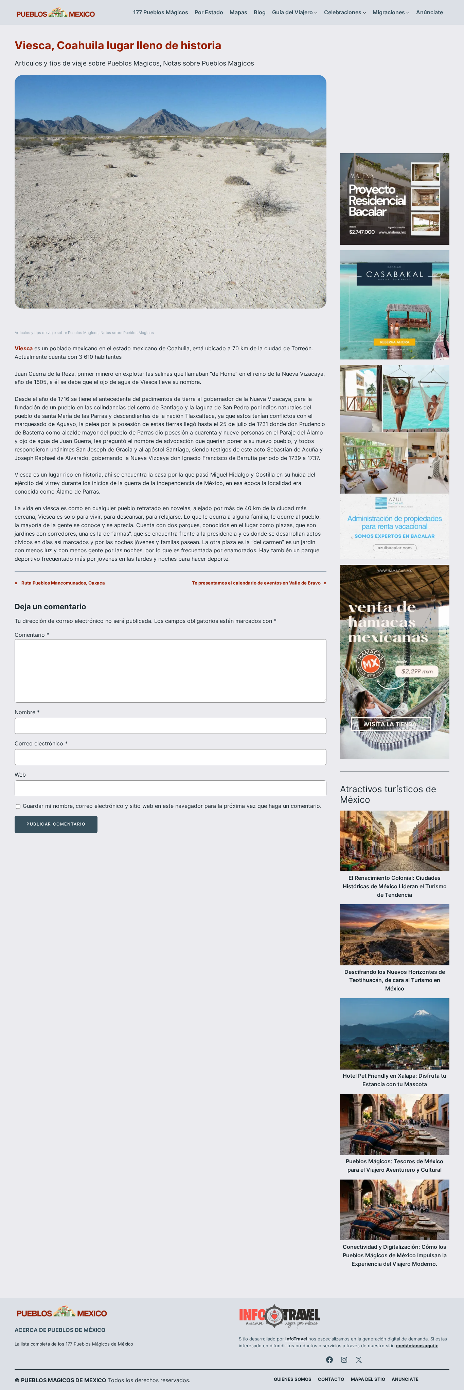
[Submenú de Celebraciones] (364, 12)
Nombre (27, 712)
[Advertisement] (394, 93)
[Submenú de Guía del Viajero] (316, 12)
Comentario (32, 634)
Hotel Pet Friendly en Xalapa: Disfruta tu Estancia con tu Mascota (394, 1080)
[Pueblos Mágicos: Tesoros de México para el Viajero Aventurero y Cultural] (394, 1125)
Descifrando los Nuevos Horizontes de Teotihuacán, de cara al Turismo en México (394, 980)
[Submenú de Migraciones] (408, 12)
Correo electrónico (41, 743)
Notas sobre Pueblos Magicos (208, 63)
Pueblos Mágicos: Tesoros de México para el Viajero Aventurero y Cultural (394, 1165)
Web (20, 774)
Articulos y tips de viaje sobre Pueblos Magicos (87, 63)
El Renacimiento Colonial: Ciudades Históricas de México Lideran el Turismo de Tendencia (395, 886)
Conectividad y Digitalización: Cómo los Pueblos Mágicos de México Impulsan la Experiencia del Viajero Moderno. (395, 1255)
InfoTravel (296, 1338)
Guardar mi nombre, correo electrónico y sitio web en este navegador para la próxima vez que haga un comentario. (172, 805)
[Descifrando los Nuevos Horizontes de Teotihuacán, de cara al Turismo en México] (394, 935)
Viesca (24, 348)
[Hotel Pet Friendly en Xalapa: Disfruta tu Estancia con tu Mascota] (394, 1035)
